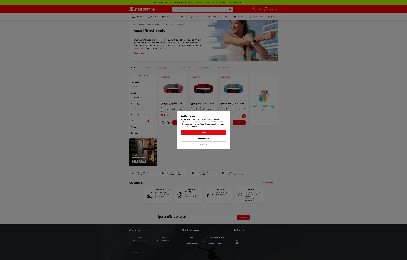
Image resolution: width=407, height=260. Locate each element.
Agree (203, 132)
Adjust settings (203, 139)
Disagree (203, 144)
